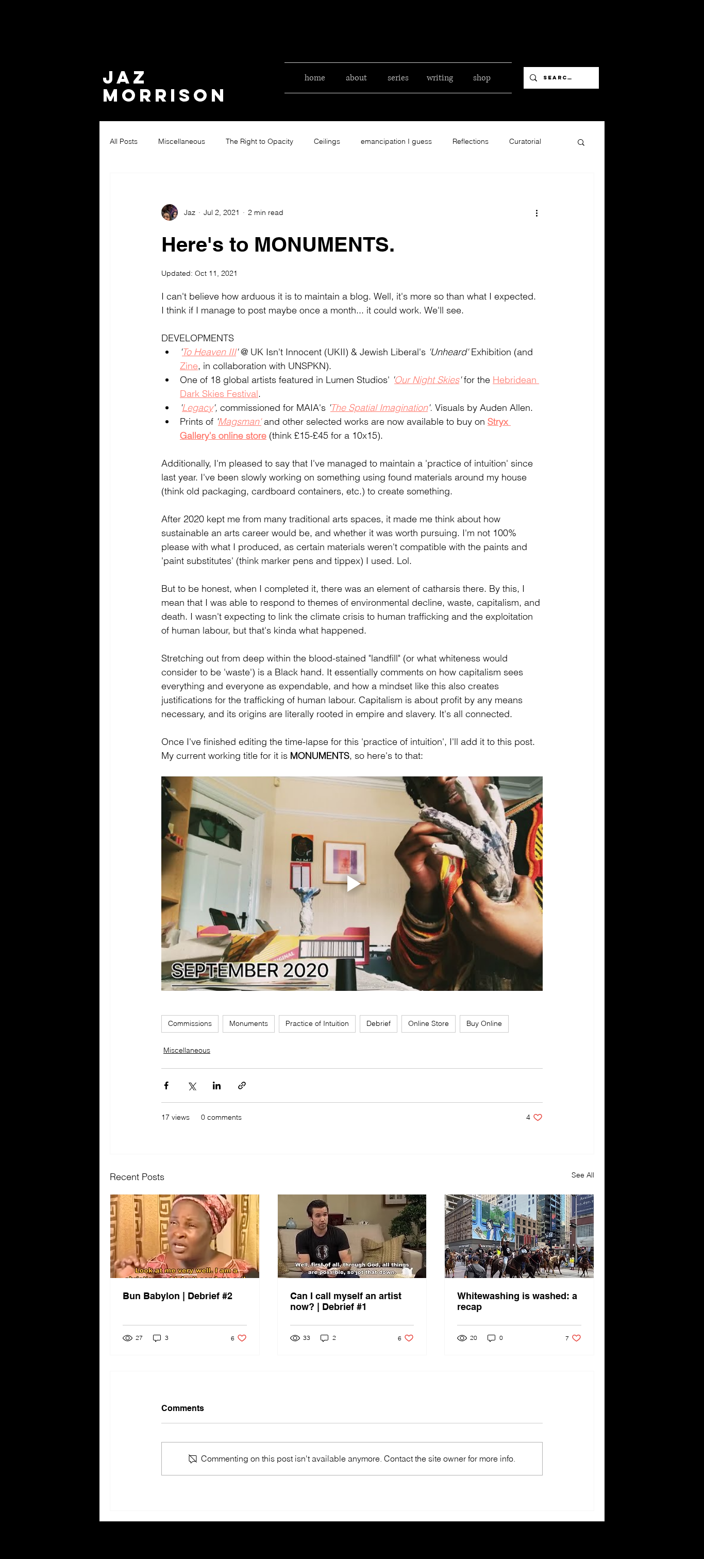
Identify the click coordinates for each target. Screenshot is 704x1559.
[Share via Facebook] (166, 1085)
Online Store (428, 1023)
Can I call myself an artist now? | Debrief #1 (345, 1301)
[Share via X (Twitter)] (191, 1085)
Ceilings (327, 141)
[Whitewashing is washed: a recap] (519, 1236)
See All (583, 1175)
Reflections (470, 141)
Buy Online (484, 1023)
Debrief (378, 1023)
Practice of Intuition (317, 1023)
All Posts (124, 141)
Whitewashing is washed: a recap (517, 1301)
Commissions (190, 1023)
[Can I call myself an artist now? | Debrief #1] (352, 1236)
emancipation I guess (396, 141)
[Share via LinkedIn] (217, 1085)
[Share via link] (242, 1085)
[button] (581, 142)
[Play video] (352, 883)
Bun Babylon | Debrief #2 (177, 1295)
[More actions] (536, 212)
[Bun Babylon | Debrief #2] (184, 1236)
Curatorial (525, 141)
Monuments (248, 1023)
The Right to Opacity (259, 141)
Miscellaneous (181, 141)
